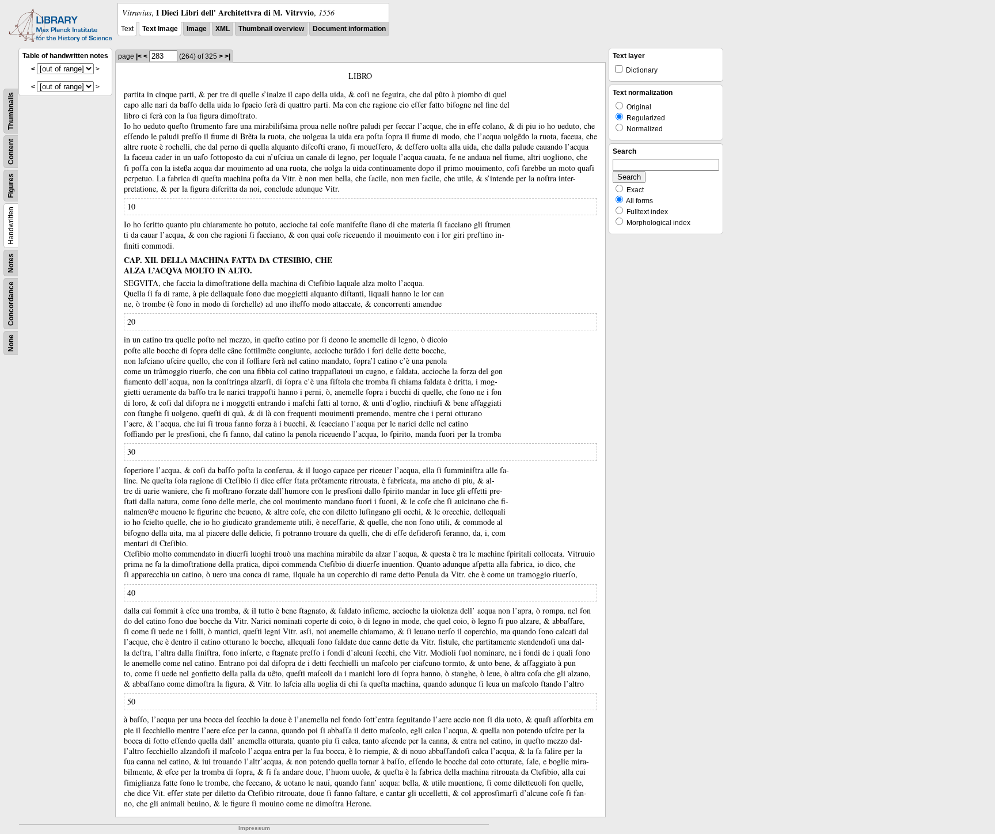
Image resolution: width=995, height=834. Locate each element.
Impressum (254, 828)
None (11, 343)
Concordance (11, 303)
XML (222, 29)
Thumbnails (11, 111)
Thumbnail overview (271, 29)
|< (139, 56)
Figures (11, 185)
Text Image (160, 29)
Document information (349, 29)
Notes (11, 263)
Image (197, 29)
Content (11, 152)
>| (227, 56)
